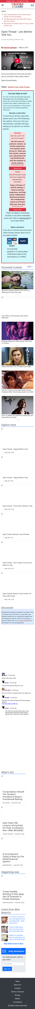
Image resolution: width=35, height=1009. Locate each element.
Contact (17, 988)
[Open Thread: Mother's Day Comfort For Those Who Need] (17, 581)
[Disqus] (17, 693)
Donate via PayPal (23, 241)
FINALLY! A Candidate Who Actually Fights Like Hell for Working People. (17, 937)
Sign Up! (7, 969)
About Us (17, 985)
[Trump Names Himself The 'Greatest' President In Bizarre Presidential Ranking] (13, 782)
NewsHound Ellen (8, 902)
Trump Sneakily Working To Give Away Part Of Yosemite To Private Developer (13, 895)
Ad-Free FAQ (24, 218)
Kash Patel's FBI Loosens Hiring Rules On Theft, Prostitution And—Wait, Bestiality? (13, 826)
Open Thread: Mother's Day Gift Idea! (16, 534)
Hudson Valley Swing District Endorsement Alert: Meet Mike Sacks (16, 929)
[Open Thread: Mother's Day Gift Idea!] (17, 522)
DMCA (17, 998)
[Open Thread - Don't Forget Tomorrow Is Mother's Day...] (17, 550)
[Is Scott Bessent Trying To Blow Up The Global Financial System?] (13, 845)
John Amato (6, 803)
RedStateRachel (7, 865)
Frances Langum (10, 47)
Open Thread (24, 87)
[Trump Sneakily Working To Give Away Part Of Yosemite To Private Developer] (13, 882)
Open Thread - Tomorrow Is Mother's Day (17, 506)
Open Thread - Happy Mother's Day (15, 449)
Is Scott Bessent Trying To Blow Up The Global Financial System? (13, 858)
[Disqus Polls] (17, 648)
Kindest (12, 245)
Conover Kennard (8, 834)
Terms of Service (25, 620)
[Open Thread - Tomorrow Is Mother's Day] (17, 494)
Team (17, 981)
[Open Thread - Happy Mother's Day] (17, 437)
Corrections (17, 1002)
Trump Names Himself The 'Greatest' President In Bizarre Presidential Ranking (13, 795)
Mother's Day (13, 87)
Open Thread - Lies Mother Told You (16, 33)
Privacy (17, 995)
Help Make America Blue (13, 943)
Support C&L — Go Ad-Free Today (17, 1)
